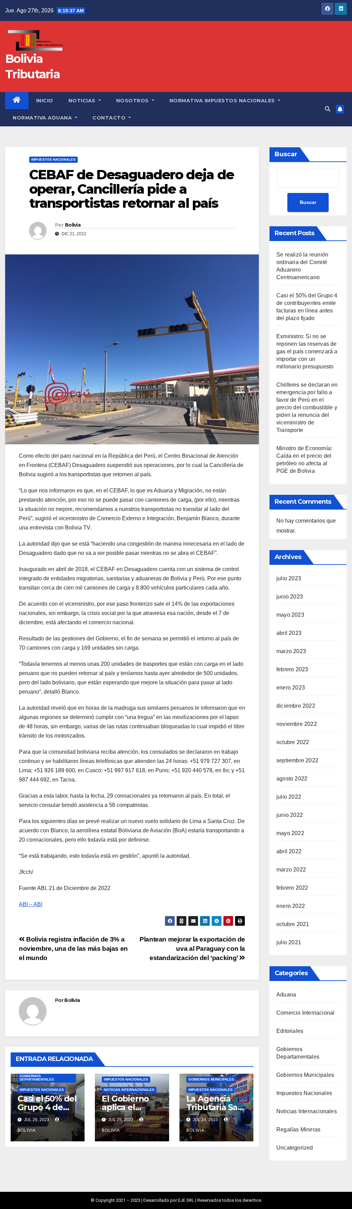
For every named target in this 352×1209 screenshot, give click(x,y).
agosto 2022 (291, 779)
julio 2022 (288, 797)
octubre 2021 (292, 924)
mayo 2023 (290, 615)
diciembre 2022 (295, 706)
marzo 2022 (291, 869)
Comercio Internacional (305, 1013)
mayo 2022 (290, 833)
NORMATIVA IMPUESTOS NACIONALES (223, 101)
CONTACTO (109, 118)
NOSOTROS (133, 101)
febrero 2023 (292, 669)
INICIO (44, 101)
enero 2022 (290, 906)
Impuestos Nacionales (53, 159)
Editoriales (289, 1031)
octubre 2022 (292, 742)
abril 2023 (288, 633)
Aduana (286, 994)
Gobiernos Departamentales (37, 1077)
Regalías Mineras (298, 1129)
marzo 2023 (291, 651)
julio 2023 (288, 578)
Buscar (286, 154)
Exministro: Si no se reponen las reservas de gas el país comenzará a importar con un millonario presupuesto (307, 351)
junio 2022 (289, 815)
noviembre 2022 (296, 724)
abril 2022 (288, 851)
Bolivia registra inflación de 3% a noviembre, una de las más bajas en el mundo (73, 948)
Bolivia (72, 225)
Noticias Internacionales (129, 1090)
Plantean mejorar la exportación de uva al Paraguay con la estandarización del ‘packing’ (192, 948)
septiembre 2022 (297, 760)
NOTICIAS (82, 101)
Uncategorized (294, 1148)
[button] (327, 109)
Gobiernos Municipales (211, 1079)
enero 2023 (290, 688)
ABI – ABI (30, 904)
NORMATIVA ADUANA (43, 118)
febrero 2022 (292, 888)
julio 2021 (288, 942)
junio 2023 (289, 597)
